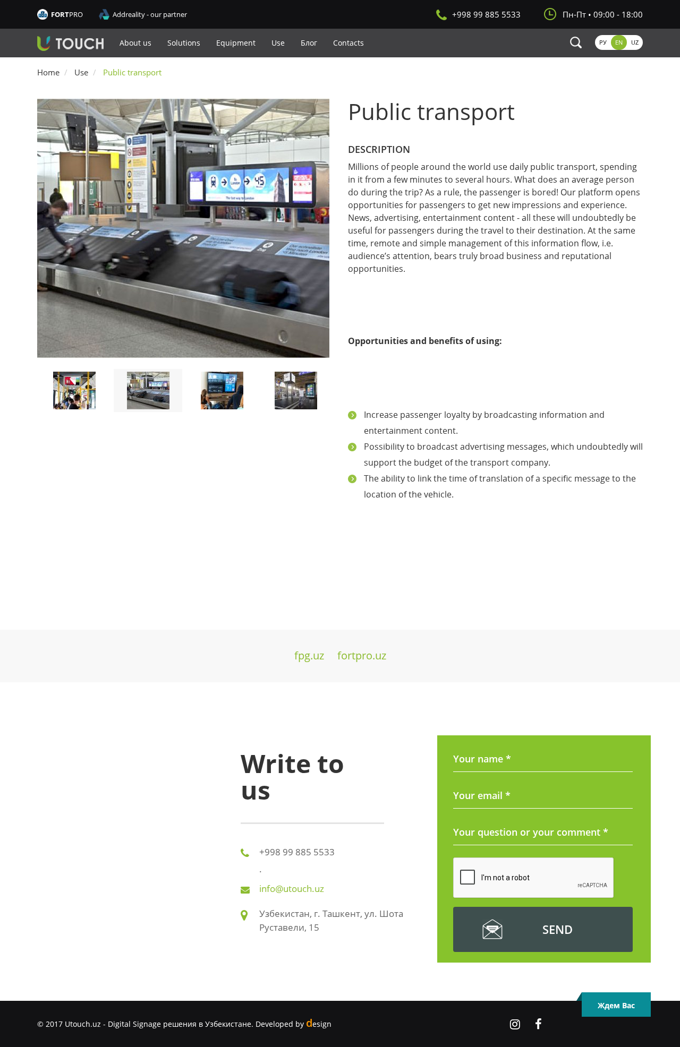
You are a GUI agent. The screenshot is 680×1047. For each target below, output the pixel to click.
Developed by (294, 1024)
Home (48, 72)
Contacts (348, 43)
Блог (309, 43)
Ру (603, 42)
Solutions (183, 43)
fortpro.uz (361, 655)
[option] (184, 228)
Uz (635, 42)
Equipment (236, 43)
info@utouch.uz (291, 888)
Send (557, 929)
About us (135, 43)
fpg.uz (309, 655)
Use (278, 43)
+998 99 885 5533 (486, 14)
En (619, 42)
